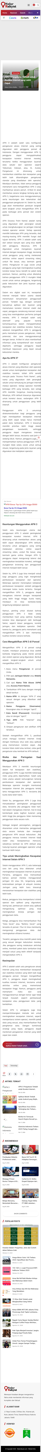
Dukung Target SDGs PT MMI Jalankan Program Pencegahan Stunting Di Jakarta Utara (30, 1202)
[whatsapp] (21, 1074)
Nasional (13, 13)
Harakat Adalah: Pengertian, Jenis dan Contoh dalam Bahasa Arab (19, 1249)
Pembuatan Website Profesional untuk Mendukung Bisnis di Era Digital (10, 1158)
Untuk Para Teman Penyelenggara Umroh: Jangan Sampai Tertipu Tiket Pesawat (24, 1342)
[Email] (27, 1074)
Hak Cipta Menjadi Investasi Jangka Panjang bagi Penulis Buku (25, 1332)
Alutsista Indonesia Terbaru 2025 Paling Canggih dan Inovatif (28, 1128)
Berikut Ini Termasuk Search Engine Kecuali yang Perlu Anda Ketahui (28, 1118)
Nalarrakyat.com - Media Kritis (26, 1449)
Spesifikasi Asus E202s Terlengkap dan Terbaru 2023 (27, 1108)
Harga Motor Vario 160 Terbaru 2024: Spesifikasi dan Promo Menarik (23, 1259)
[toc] (38, 437)
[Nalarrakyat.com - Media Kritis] (9, 5)
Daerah (22, 13)
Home (5, 13)
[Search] (28, 5)
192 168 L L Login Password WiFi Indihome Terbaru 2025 (24, 1269)
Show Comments (20, 1213)
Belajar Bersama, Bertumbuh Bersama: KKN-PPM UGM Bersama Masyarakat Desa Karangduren (10, 1202)
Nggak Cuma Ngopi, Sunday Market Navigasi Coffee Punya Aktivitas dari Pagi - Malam (25, 1321)
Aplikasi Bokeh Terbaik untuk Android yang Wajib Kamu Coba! (27, 1098)
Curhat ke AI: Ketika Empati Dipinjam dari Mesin (29, 1180)
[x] (15, 1074)
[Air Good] (13, 17)
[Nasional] (5, 17)
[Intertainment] (26, 17)
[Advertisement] (20, 40)
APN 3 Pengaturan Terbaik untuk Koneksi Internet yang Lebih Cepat (28, 1088)
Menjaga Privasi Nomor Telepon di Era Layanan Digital (10, 1180)
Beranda (7, 73)
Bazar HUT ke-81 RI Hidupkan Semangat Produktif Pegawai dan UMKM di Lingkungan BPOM (30, 1158)
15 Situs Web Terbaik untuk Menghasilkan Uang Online (22, 1300)
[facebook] (9, 1074)
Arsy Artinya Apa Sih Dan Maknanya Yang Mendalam (25, 1290)
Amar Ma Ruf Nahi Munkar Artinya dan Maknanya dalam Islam (24, 1279)
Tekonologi (16, 73)
